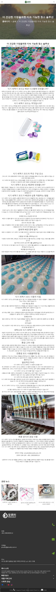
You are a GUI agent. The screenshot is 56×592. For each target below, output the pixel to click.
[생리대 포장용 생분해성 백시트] (28, 492)
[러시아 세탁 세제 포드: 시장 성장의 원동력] (46, 492)
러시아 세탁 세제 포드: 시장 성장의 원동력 (46, 503)
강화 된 (48, 46)
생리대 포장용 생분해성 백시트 (28, 503)
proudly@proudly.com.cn (9, 547)
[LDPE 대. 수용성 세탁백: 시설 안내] (9, 492)
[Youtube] (9, 585)
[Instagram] (12, 585)
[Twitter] (5, 585)
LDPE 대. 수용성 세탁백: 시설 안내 (9, 503)
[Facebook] (2, 585)
